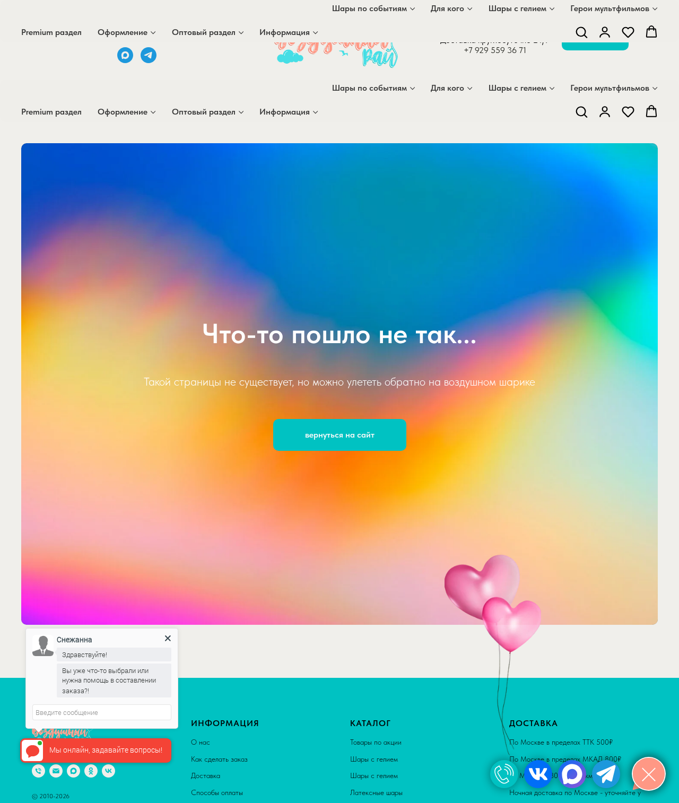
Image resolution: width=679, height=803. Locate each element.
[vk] (108, 771)
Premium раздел (51, 112)
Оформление (122, 112)
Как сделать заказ (219, 759)
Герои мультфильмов (609, 88)
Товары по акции (376, 742)
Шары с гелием (517, 88)
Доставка (205, 775)
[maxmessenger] (125, 60)
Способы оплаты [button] (217, 792)
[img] (504, 774)
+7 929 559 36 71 (495, 50)
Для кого (447, 88)
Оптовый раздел (204, 112)
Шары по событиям (369, 88)
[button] (581, 111)
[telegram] (148, 60)
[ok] (91, 771)
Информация (284, 112)
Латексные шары (376, 792)
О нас (200, 742)
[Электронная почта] (56, 771)
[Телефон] (38, 771)
